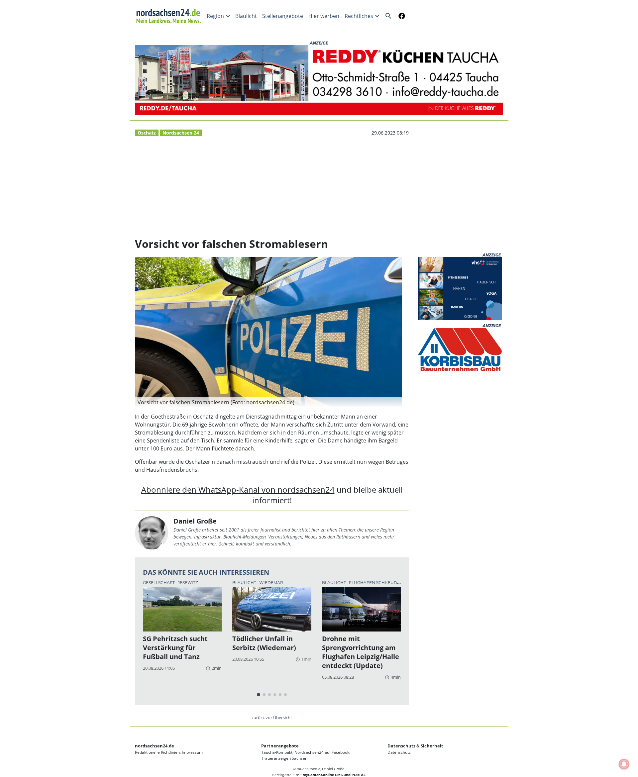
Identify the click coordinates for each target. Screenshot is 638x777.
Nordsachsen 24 (180, 133)
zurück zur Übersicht (272, 718)
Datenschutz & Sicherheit (415, 746)
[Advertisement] (272, 187)
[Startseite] (169, 16)
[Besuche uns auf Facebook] (400, 16)
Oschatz (147, 133)
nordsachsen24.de (154, 746)
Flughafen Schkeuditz (376, 582)
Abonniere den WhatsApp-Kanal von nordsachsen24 (238, 489)
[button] (268, 402)
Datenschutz (399, 752)
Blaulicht (246, 16)
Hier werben (323, 16)
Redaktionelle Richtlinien (157, 752)
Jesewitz (188, 582)
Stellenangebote (282, 16)
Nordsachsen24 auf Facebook (321, 752)
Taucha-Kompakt (276, 752)
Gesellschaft (159, 582)
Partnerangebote (280, 746)
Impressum (192, 752)
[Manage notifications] (624, 764)
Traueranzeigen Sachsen (284, 758)
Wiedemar (271, 582)
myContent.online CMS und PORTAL (334, 775)
